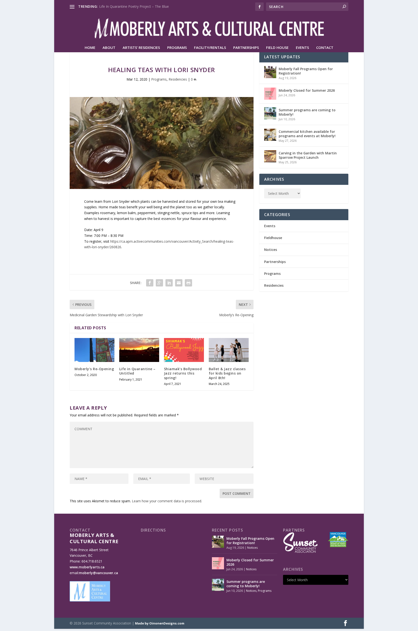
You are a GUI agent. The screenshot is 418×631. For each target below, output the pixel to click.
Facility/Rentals (210, 47)
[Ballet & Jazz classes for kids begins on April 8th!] (229, 350)
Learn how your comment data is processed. (167, 501)
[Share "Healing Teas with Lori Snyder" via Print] (188, 283)
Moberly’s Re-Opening (94, 369)
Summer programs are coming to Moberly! (307, 112)
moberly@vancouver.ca (98, 573)
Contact (324, 47)
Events (302, 47)
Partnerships (246, 47)
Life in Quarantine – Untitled (137, 371)
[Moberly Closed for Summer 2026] (270, 94)
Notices (270, 249)
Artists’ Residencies (141, 47)
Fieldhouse (273, 237)
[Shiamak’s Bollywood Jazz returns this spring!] (184, 350)
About (109, 47)
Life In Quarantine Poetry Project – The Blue (134, 6)
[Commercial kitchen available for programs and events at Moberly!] (270, 135)
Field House (277, 47)
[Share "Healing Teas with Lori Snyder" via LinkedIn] (169, 283)
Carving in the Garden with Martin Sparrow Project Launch (308, 155)
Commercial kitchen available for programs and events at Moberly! (307, 133)
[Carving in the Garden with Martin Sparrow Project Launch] (270, 156)
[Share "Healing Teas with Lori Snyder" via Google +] (159, 283)
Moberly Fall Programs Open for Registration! (306, 71)
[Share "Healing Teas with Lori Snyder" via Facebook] (150, 283)
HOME (90, 47)
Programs (177, 47)
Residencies (178, 79)
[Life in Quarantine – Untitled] (139, 350)
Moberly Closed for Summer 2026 (307, 90)
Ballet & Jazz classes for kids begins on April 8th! (227, 373)
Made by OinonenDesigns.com (159, 623)
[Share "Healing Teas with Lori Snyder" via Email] (179, 283)
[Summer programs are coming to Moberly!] (270, 113)
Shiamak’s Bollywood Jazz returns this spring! (183, 373)
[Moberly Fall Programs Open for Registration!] (270, 72)
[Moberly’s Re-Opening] (94, 350)
